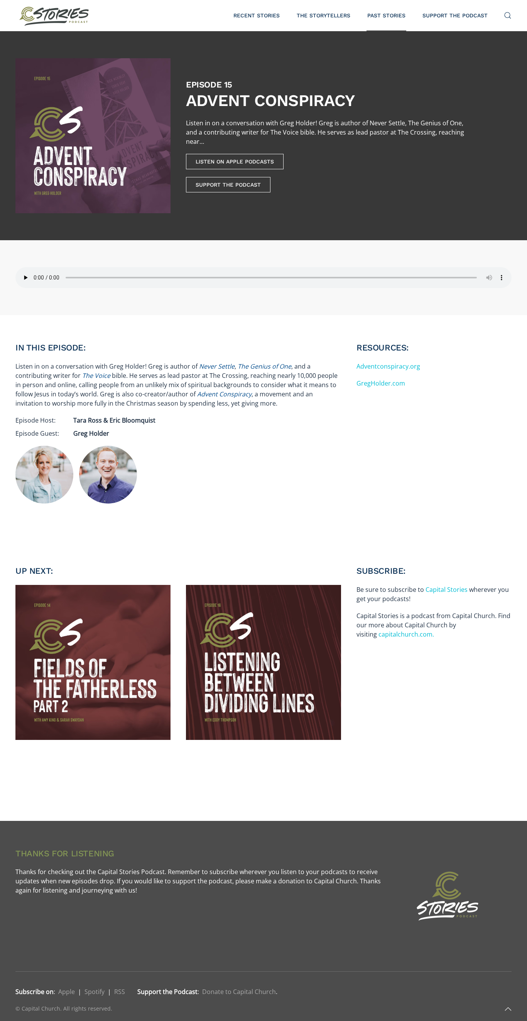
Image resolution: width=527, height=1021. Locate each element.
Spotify (94, 991)
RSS (119, 991)
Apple (66, 991)
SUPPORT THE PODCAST (228, 185)
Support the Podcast (455, 15)
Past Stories (386, 15)
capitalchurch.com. (406, 634)
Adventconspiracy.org (388, 366)
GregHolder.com (380, 383)
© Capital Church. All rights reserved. (63, 1008)
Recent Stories (256, 15)
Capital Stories (447, 589)
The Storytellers (323, 15)
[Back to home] (55, 15)
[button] (508, 15)
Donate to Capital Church (239, 991)
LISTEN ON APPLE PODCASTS (235, 161)
